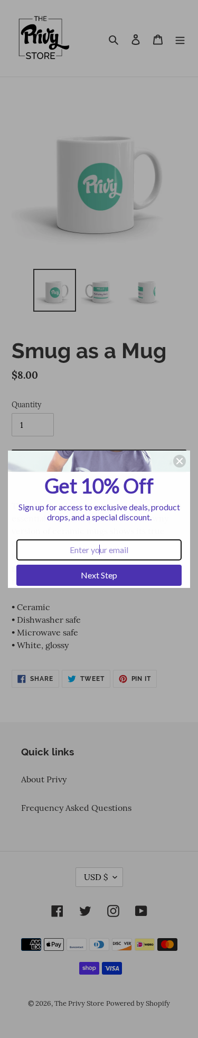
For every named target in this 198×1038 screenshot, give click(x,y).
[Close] (179, 461)
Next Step (99, 575)
